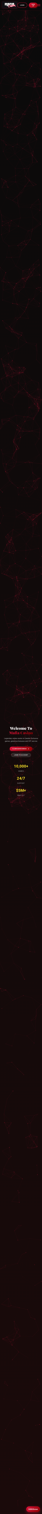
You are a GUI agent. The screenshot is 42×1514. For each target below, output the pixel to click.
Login (22, 5)
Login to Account (21, 755)
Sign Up (33, 5)
